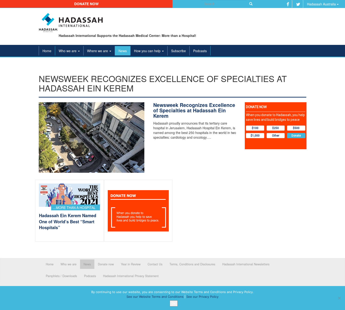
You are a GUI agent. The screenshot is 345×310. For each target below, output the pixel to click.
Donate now (86, 3)
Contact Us (155, 264)
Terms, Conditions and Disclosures (192, 264)
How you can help (147, 50)
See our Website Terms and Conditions (155, 296)
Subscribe (178, 50)
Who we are (68, 50)
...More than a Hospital (74, 207)
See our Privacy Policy (202, 296)
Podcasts (200, 50)
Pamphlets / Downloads (61, 276)
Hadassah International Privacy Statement (131, 276)
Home (46, 50)
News (123, 50)
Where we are (98, 50)
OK (174, 303)
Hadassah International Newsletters (245, 264)
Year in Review (131, 264)
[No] (339, 298)
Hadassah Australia (322, 4)
